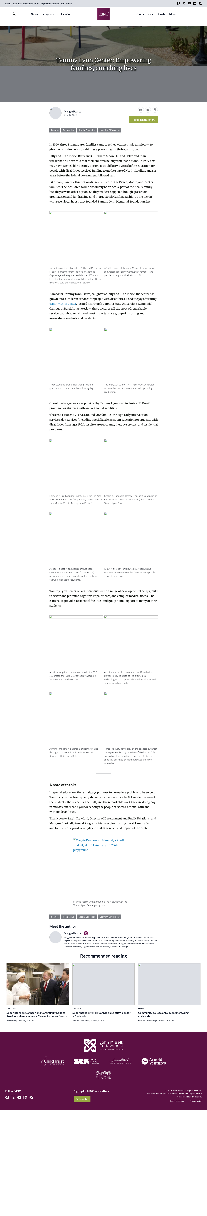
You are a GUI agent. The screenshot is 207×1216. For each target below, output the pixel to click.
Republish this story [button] (143, 119)
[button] (148, 110)
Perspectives (49, 14)
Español (65, 14)
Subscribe (82, 1099)
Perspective (68, 130)
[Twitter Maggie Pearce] (86, 933)
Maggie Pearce (72, 111)
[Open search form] (14, 14)
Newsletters (143, 14)
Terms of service (177, 1101)
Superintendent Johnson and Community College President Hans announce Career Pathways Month (37, 1014)
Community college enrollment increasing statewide (163, 1014)
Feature (54, 130)
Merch (173, 14)
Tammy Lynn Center (62, 303)
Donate (161, 14)
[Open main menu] (8, 14)
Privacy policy (196, 1101)
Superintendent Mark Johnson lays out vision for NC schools (101, 1014)
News (34, 14)
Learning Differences (110, 130)
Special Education (87, 130)
